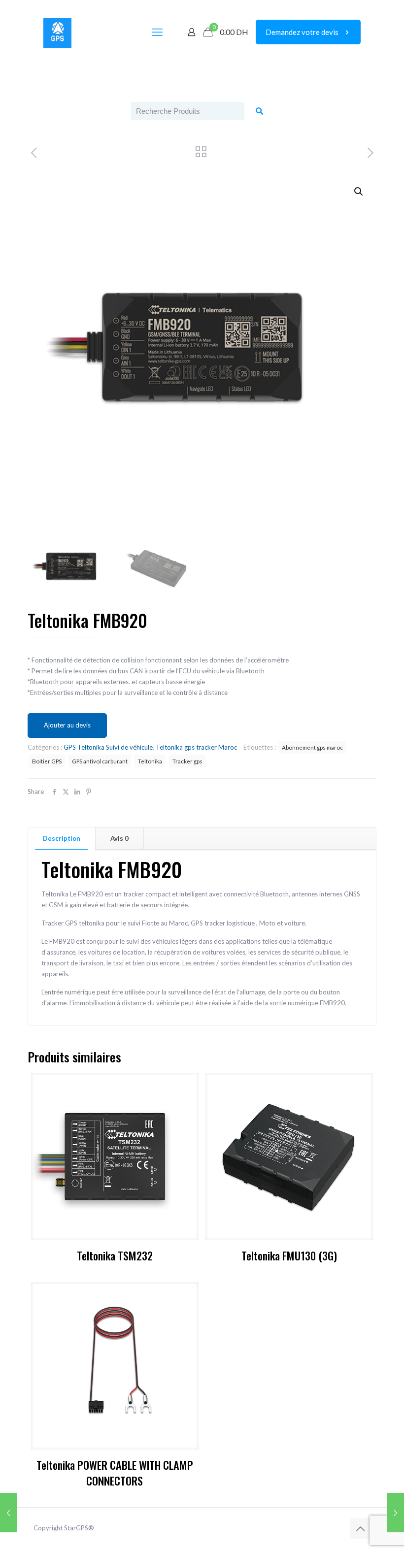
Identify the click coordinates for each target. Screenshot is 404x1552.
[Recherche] (259, 111)
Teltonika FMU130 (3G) (289, 1255)
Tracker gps (187, 761)
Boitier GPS (47, 761)
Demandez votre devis (302, 32)
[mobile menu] (157, 32)
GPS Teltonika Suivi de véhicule (108, 747)
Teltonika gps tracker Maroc (196, 747)
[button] (359, 191)
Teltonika (150, 761)
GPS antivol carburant (100, 761)
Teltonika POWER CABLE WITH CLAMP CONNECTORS (114, 1472)
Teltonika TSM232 (115, 1255)
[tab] (62, 838)
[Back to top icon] (360, 1528)
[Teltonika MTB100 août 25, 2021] (395, 1512)
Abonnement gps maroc (312, 747)
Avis (119, 838)
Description (61, 838)
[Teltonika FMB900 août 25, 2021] (8, 1512)
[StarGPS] (57, 32)
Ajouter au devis (67, 725)
